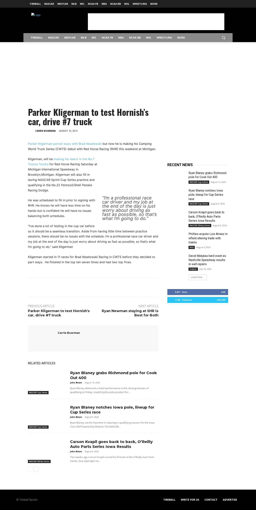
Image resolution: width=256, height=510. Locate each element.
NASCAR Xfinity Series (39, 461)
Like (223, 292)
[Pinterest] (105, 130)
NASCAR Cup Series (38, 392)
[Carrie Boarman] (31, 131)
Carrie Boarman (45, 130)
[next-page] (36, 469)
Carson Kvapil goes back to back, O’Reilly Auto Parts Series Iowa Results (206, 216)
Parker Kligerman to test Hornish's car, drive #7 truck (59, 313)
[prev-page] (30, 469)
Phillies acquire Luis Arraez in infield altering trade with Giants (208, 238)
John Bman (76, 382)
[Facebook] (221, 3)
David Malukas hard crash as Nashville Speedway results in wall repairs (207, 260)
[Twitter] (226, 3)
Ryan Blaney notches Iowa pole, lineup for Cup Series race (206, 195)
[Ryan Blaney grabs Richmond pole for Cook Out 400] (47, 381)
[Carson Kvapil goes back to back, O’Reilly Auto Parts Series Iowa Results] (47, 449)
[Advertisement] (156, 21)
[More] (123, 130)
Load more (197, 277)
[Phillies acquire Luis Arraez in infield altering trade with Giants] (176, 238)
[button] (223, 37)
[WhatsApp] (114, 130)
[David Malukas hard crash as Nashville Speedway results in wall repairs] (176, 260)
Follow (221, 299)
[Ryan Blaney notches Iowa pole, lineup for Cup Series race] (47, 415)
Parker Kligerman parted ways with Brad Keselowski (65, 144)
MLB (192, 247)
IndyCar (193, 269)
